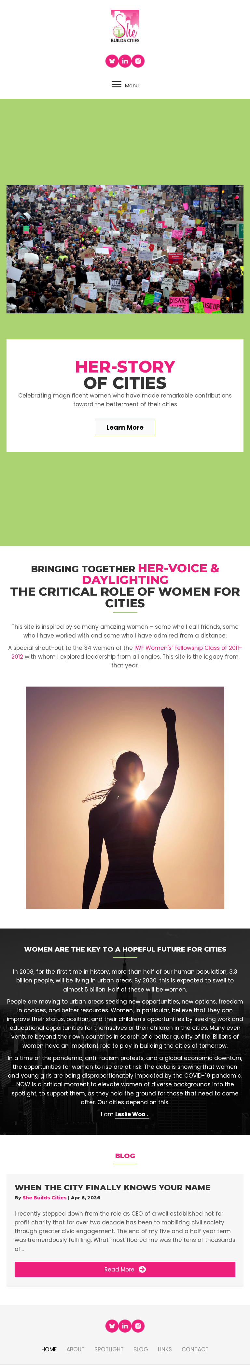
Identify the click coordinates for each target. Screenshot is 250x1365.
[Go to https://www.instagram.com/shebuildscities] (138, 61)
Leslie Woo (130, 1114)
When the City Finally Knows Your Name (112, 1187)
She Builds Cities (45, 1198)
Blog (140, 1349)
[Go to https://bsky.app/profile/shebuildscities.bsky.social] (111, 61)
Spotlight (109, 1349)
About (75, 1349)
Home (49, 1349)
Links (165, 1349)
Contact (195, 1349)
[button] (13, 259)
